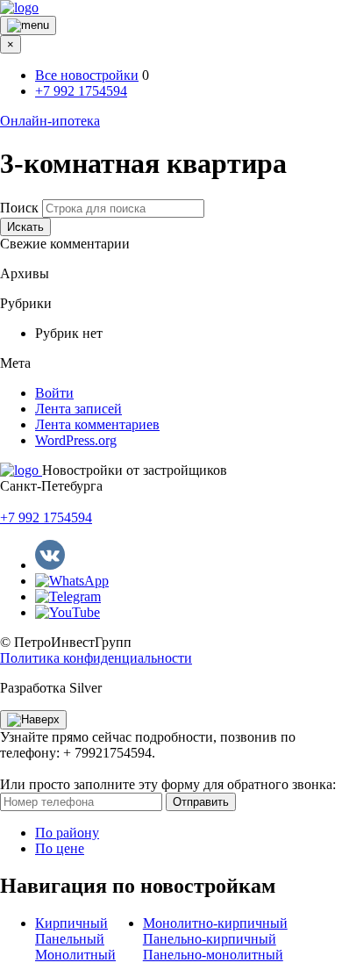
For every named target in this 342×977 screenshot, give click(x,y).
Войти (54, 392)
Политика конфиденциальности (96, 657)
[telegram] (68, 596)
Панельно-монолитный (213, 954)
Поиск (19, 207)
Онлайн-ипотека (50, 120)
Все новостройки (87, 75)
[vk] (50, 564)
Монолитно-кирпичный (215, 923)
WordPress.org (76, 440)
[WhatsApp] (72, 580)
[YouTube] (67, 612)
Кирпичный (71, 923)
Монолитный (75, 954)
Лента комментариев (97, 424)
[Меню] (28, 25)
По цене (59, 848)
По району (67, 832)
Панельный (69, 938)
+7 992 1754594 (81, 90)
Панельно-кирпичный (209, 938)
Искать (25, 226)
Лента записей (78, 408)
